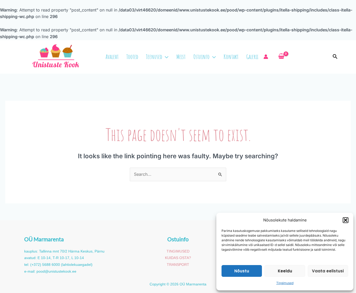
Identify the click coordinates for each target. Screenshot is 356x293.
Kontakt (231, 57)
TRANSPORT (178, 264)
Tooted (132, 57)
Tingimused (284, 283)
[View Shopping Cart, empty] (281, 56)
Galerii (252, 57)
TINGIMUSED (178, 251)
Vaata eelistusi (328, 271)
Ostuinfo (201, 57)
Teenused (154, 57)
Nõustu (241, 271)
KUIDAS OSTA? (178, 258)
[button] (345, 220)
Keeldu (285, 271)
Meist (181, 57)
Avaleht (112, 57)
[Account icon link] (267, 56)
